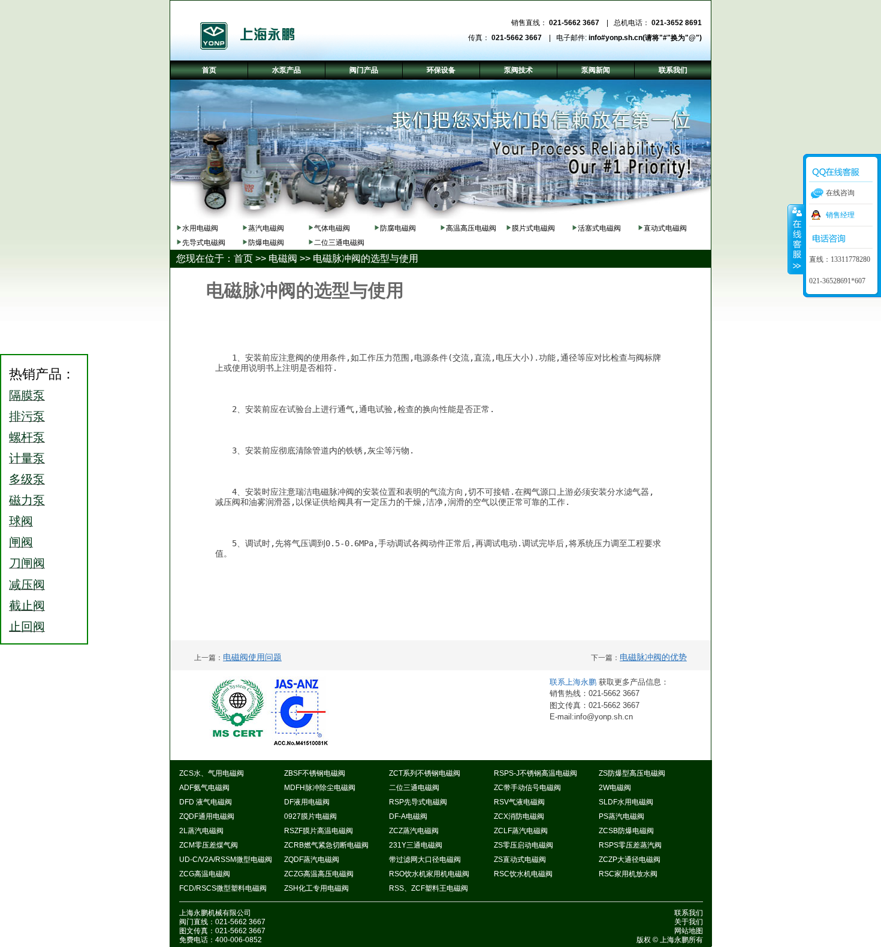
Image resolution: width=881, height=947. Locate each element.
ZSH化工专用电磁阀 (316, 888)
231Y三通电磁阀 (415, 845)
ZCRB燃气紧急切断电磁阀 (326, 845)
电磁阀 (282, 258)
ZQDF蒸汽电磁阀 (311, 859)
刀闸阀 (27, 563)
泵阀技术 (518, 70)
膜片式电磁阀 (533, 228)
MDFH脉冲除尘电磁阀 (319, 787)
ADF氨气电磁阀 (204, 787)
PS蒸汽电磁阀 (621, 816)
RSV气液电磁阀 (519, 802)
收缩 (796, 239)
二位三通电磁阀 (339, 242)
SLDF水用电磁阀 (626, 802)
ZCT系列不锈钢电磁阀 (424, 773)
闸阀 (21, 542)
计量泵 (27, 458)
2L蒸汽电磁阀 (201, 830)
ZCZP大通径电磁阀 (629, 859)
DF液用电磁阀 (307, 802)
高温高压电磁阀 (471, 228)
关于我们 (688, 921)
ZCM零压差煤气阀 (208, 845)
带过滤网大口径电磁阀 (425, 859)
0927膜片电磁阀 (310, 816)
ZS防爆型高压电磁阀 (632, 773)
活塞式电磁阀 (599, 228)
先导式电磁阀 (203, 242)
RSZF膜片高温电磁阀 (318, 830)
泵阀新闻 (595, 70)
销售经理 (840, 215)
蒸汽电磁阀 (266, 228)
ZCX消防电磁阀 (519, 816)
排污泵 (27, 416)
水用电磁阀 (200, 228)
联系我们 (688, 912)
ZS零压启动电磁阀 (523, 845)
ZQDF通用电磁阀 (206, 816)
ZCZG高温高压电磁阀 (319, 874)
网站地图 (688, 930)
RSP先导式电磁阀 (418, 802)
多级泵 (27, 479)
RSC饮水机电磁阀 (523, 874)
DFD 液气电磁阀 (205, 802)
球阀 (21, 521)
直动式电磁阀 (665, 228)
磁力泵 (27, 500)
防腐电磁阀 (398, 228)
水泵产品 (286, 70)
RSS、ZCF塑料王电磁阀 (428, 888)
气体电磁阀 (332, 228)
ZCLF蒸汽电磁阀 (521, 830)
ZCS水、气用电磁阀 (211, 773)
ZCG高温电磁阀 (204, 874)
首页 (243, 258)
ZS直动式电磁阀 (520, 859)
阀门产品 (363, 70)
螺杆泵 (27, 437)
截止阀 (27, 605)
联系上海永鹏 (574, 681)
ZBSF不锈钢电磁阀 (314, 773)
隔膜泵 (27, 395)
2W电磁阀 (615, 787)
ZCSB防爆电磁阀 (626, 830)
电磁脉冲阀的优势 (653, 657)
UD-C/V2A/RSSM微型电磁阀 (225, 859)
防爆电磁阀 (266, 242)
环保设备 (441, 70)
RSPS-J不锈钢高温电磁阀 (535, 773)
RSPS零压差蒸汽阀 (630, 845)
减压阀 (27, 584)
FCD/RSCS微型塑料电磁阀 (223, 888)
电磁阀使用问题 (252, 657)
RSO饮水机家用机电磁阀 (429, 874)
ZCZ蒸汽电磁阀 (414, 830)
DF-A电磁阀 (408, 816)
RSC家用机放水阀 (628, 874)
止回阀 (27, 626)
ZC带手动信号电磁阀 (527, 787)
